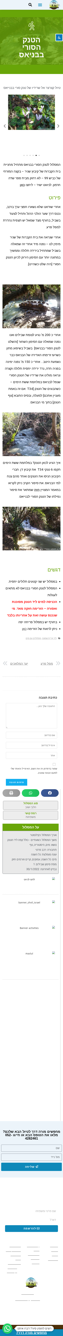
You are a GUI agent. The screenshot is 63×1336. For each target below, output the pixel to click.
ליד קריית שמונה (49, 638)
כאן (24, 629)
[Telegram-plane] (20, 1308)
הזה (37, 490)
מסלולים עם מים (33, 638)
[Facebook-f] (43, 1308)
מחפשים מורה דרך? (31, 1332)
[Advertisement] (31, 1018)
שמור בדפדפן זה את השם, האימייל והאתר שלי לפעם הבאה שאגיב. (34, 770)
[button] (40, 5)
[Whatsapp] (31, 1308)
